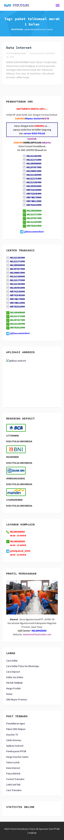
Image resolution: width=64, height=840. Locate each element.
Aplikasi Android (14, 745)
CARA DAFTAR (13, 784)
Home (9, 694)
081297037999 (33, 218)
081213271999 (33, 214)
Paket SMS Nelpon (15, 729)
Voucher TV (12, 734)
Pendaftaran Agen (15, 723)
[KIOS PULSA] (16, 5)
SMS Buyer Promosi (16, 699)
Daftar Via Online (14, 677)
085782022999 (33, 225)
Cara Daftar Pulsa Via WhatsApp (22, 666)
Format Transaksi (15, 779)
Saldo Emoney (13, 740)
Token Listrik (13, 762)
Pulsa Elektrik (13, 773)
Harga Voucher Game (17, 756)
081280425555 (17, 541)
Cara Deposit (13, 671)
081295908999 (33, 210)
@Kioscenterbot (34, 231)
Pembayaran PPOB (16, 751)
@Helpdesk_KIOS (19, 550)
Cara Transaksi (14, 790)
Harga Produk (13, 688)
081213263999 (33, 222)
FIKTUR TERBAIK (14, 682)
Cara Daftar (12, 660)
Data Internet (19, 48)
